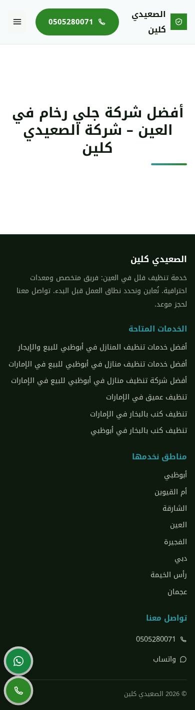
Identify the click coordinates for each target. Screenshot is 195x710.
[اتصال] (18, 690)
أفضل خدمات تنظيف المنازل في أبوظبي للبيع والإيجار (102, 347)
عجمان (177, 592)
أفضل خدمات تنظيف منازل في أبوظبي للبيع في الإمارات (97, 364)
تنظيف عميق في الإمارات (146, 397)
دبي (180, 558)
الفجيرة (175, 542)
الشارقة (174, 508)
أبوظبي (175, 475)
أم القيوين (170, 492)
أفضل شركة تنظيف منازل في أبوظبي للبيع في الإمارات (99, 380)
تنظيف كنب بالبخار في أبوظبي (138, 430)
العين (178, 525)
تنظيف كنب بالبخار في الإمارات (138, 414)
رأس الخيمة (168, 575)
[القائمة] (17, 22)
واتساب (164, 659)
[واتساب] (18, 661)
